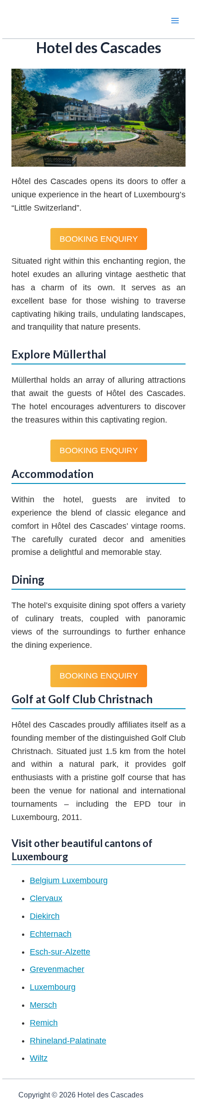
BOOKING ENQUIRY (99, 239)
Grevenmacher (57, 969)
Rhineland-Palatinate (68, 1040)
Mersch (43, 1005)
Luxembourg (53, 987)
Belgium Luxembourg (69, 880)
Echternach (50, 934)
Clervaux (46, 898)
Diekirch (45, 916)
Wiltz (39, 1058)
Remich (44, 1022)
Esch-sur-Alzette (60, 951)
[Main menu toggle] (175, 20)
